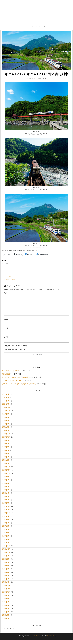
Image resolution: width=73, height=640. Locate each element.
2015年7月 (6, 602)
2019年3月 (6, 457)
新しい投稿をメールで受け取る (16, 350)
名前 (6, 319)
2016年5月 (6, 569)
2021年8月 (6, 394)
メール (7, 328)
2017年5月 (6, 529)
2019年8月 (6, 440)
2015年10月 (6, 592)
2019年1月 (6, 463)
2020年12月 (6, 407)
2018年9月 (6, 476)
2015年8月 (6, 598)
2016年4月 (6, 572)
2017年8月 (6, 519)
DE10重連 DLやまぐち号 (10, 371)
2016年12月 (6, 546)
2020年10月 (6, 411)
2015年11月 (6, 589)
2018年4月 (6, 493)
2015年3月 (6, 615)
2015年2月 (6, 618)
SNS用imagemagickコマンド (11, 380)
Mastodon (29, 27)
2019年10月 (6, 437)
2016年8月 (6, 559)
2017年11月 (6, 509)
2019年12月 (6, 434)
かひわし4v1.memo (36, 12)
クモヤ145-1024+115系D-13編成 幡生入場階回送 (19, 384)
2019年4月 (6, 453)
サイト (6, 337)
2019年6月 (6, 447)
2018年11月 (6, 470)
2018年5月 (6, 490)
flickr (45, 27)
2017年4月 (6, 533)
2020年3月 (6, 427)
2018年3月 (6, 496)
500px (38, 27)
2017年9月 (6, 516)
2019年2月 (6, 460)
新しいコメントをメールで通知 (16, 346)
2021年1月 (6, 404)
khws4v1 (44, 78)
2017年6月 (6, 526)
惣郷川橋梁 (6, 374)
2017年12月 (6, 506)
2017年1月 (6, 542)
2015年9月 (6, 595)
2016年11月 (6, 549)
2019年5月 (6, 450)
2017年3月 (6, 536)
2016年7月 (6, 562)
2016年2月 (6, 579)
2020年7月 (6, 417)
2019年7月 (6, 443)
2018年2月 (6, 500)
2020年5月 (6, 424)
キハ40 (7, 279)
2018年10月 (6, 473)
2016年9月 (6, 556)
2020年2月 (6, 430)
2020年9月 (6, 414)
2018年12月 (6, 467)
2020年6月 (6, 420)
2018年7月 (6, 483)
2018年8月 (6, 480)
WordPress (36, 636)
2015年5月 (6, 608)
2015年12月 (6, 585)
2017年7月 (6, 523)
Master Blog (51, 636)
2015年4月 (6, 612)
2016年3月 (6, 575)
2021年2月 (6, 401)
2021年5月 (6, 397)
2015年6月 (6, 605)
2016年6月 (6, 566)
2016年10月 (6, 552)
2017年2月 (6, 539)
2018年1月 (6, 503)
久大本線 (12, 279)
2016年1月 (6, 582)
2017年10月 (6, 513)
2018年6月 (6, 486)
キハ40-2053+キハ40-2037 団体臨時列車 (16, 377)
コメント (7, 293)
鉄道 (10, 276)
